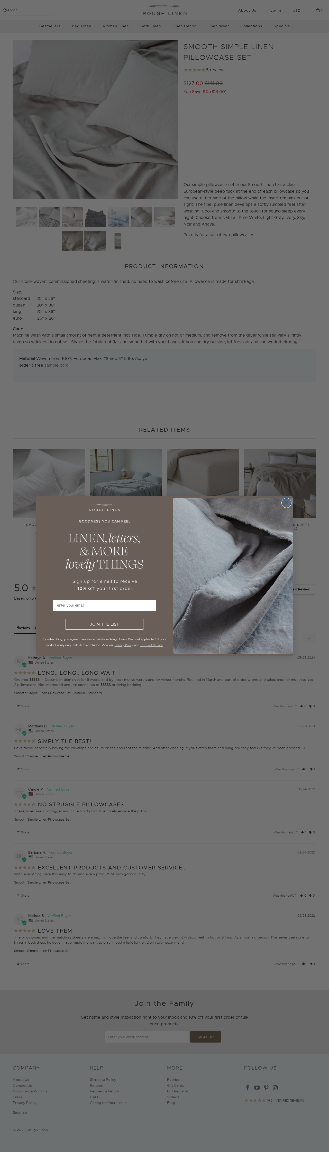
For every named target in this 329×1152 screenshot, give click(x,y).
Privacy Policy (124, 645)
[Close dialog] (286, 502)
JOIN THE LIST (104, 624)
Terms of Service (151, 645)
